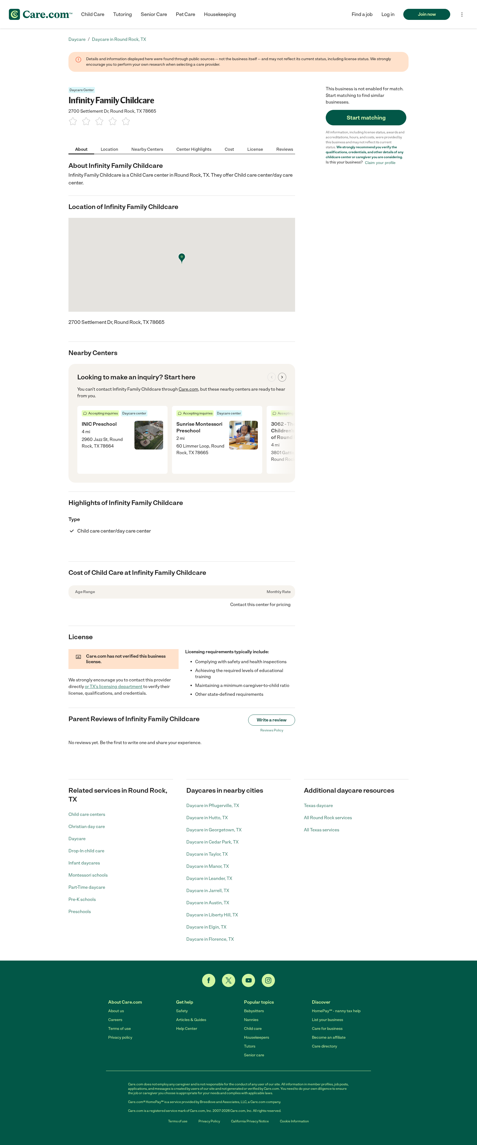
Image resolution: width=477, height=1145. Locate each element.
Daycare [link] (77, 39)
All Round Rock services (328, 817)
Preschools (79, 911)
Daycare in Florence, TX (210, 939)
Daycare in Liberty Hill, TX (212, 914)
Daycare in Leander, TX (209, 878)
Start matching (366, 117)
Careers (115, 1019)
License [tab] (255, 149)
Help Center (186, 1028)
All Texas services (321, 829)
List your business (327, 1019)
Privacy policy (120, 1037)
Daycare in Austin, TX (207, 902)
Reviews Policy (271, 730)
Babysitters (254, 1011)
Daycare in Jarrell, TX (207, 890)
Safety (182, 1011)
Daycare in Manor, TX (207, 866)
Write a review (272, 720)
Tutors (249, 1046)
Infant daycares (84, 863)
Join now (427, 14)
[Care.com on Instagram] (268, 980)
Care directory (324, 1046)
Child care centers (86, 814)
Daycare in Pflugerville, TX (212, 805)
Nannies (251, 1019)
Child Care (92, 14)
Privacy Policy (209, 1121)
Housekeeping (220, 14)
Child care (253, 1028)
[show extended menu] (462, 14)
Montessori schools (88, 875)
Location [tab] (109, 149)
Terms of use (119, 1028)
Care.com (188, 389)
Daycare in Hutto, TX (207, 817)
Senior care (254, 1055)
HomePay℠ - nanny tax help (336, 1011)
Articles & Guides (191, 1019)
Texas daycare (318, 805)
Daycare (77, 838)
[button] (387, 14)
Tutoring (122, 14)
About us (116, 1011)
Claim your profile (380, 162)
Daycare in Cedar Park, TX (212, 842)
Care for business (327, 1028)
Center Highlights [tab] (193, 149)
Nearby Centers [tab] (147, 149)
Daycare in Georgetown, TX (214, 829)
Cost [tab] (229, 149)
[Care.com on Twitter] (228, 980)
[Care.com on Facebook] (208, 980)
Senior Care (154, 14)
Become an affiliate (329, 1037)
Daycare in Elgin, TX (206, 927)
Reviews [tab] (284, 149)
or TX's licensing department (113, 686)
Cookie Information (294, 1121)
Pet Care (185, 14)
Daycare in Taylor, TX (207, 854)
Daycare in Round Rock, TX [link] (119, 39)
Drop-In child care (86, 850)
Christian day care (86, 826)
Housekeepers (256, 1037)
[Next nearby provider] (282, 377)
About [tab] (81, 149)
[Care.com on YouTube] (248, 980)
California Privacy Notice (250, 1121)
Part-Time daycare (86, 887)
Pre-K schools (82, 899)
